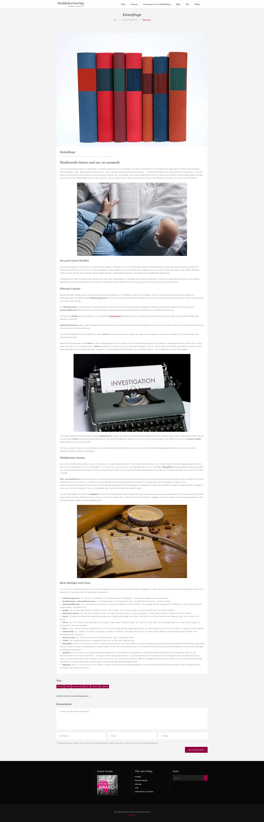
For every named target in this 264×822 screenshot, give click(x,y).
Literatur (95, 686)
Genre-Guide (77, 686)
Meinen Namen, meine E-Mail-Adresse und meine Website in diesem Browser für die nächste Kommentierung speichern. (108, 743)
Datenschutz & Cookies (144, 792)
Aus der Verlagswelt (129, 19)
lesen (87, 686)
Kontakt (138, 777)
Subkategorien (115, 316)
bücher (60, 686)
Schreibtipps (108, 156)
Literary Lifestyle (96, 156)
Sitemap (138, 784)
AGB (136, 788)
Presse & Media (141, 780)
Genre (67, 686)
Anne (71, 156)
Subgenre (104, 686)
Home (115, 19)
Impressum (132, 815)
